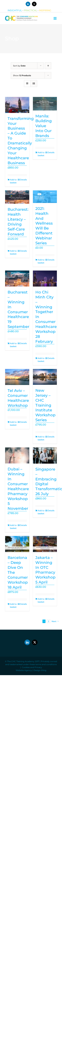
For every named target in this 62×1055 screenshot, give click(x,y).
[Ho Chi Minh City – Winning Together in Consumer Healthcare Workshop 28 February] (45, 279)
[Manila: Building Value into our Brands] (45, 103)
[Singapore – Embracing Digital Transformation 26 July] (45, 455)
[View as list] (34, 83)
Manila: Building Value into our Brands (43, 126)
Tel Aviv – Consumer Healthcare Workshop (18, 398)
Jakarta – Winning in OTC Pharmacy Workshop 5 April (45, 569)
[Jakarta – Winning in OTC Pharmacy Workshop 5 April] (45, 544)
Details (23, 179)
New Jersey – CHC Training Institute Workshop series (45, 405)
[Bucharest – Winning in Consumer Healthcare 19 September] (17, 279)
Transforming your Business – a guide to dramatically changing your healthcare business (21, 140)
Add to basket (13, 181)
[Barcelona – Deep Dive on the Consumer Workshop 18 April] (17, 544)
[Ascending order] (48, 65)
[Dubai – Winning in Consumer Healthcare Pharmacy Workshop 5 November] (17, 455)
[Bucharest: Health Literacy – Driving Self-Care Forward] (17, 197)
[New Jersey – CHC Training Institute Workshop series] (45, 377)
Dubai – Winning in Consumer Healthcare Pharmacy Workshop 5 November (18, 489)
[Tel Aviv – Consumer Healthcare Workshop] (17, 377)
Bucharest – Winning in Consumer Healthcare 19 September (18, 309)
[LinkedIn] (27, 642)
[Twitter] (35, 642)
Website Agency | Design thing (31, 670)
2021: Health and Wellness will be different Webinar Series (44, 225)
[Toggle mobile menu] (55, 18)
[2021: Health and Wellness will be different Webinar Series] (45, 196)
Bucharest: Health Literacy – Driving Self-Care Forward (18, 221)
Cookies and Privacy (32, 667)
